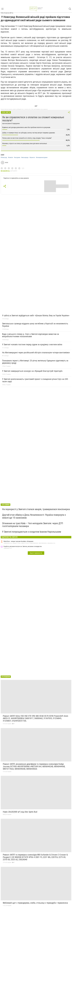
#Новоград (4, 157)
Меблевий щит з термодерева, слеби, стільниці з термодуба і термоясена (35, 903)
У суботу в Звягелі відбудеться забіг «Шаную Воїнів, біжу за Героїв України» (35, 315)
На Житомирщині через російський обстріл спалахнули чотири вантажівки (36, 352)
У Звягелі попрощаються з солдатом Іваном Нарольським (31, 531)
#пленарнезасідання (41, 157)
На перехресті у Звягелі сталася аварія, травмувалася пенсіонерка (36, 509)
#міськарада (24, 157)
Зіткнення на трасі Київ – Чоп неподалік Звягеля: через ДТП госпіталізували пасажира (32, 525)
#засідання (17, 157)
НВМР (2, 155)
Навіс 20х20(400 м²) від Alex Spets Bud (20, 812)
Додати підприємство (36, 553)
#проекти (32, 157)
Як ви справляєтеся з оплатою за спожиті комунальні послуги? (33, 119)
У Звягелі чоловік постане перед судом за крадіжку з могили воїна (32, 344)
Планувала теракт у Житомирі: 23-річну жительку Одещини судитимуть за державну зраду (35, 361)
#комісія (10, 157)
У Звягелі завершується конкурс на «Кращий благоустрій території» (32, 371)
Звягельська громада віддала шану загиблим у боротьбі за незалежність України (35, 324)
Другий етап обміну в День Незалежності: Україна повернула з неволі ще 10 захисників (34, 516)
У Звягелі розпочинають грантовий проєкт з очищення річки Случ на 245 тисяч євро (35, 380)
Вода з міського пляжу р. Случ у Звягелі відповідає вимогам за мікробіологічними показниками (30, 335)
